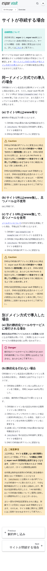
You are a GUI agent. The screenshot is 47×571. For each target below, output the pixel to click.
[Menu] (43, 3)
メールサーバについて (11, 223)
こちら (19, 47)
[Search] (37, 3)
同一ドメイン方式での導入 (25, 61)
